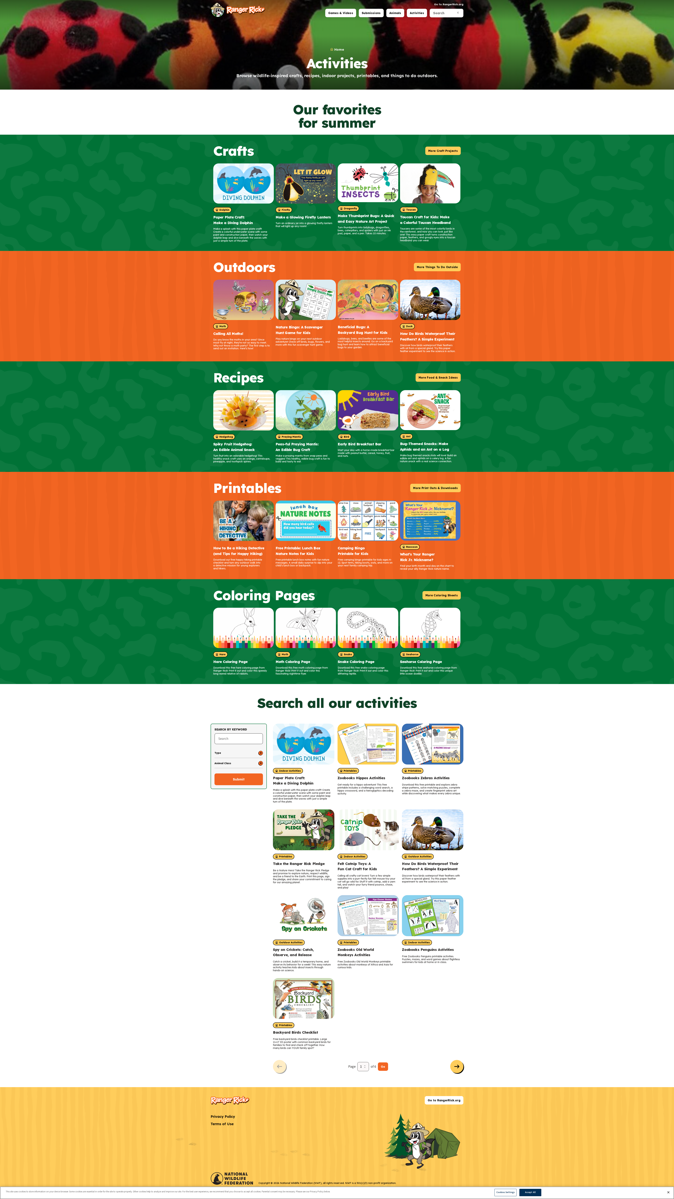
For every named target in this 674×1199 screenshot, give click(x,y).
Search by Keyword (230, 729)
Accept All (530, 1192)
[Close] (668, 1192)
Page (352, 1066)
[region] (337, 1193)
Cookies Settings (505, 1192)
